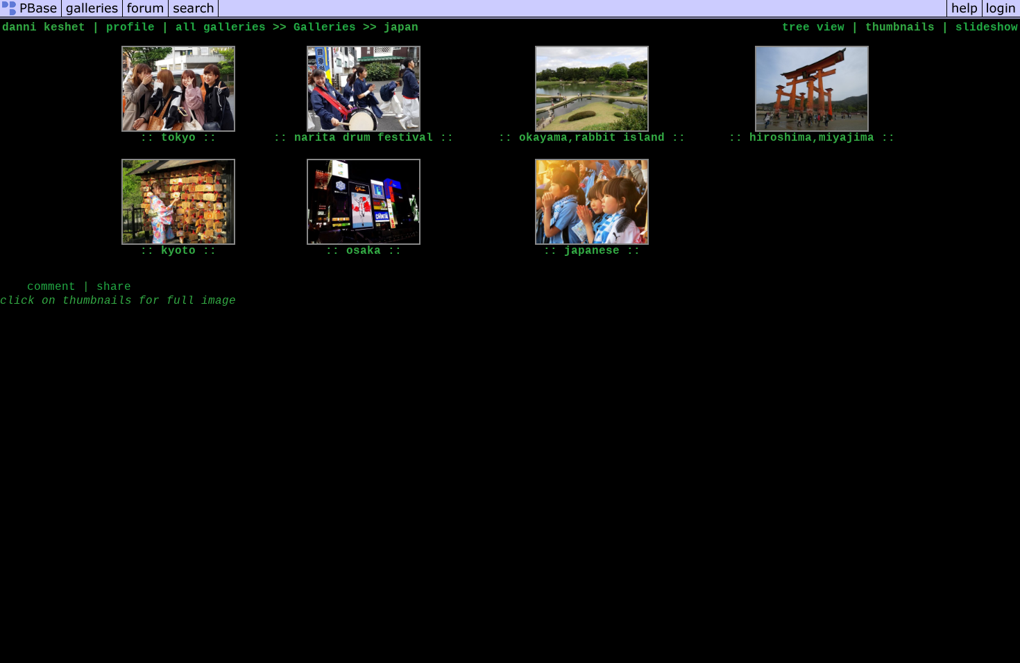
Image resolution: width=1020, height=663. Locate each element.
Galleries (325, 27)
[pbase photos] (31, 16)
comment (51, 287)
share (113, 287)
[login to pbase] (1001, 16)
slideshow (986, 27)
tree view (813, 27)
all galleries (221, 27)
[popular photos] (582, 16)
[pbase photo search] (194, 16)
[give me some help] (964, 16)
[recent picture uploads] (92, 16)
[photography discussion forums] (146, 16)
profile (130, 27)
